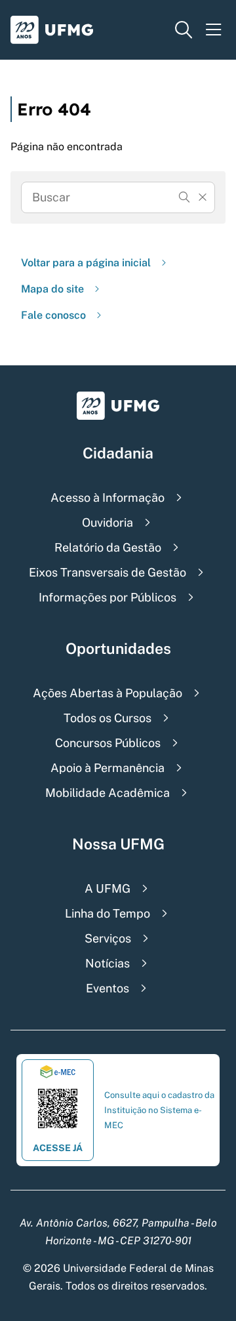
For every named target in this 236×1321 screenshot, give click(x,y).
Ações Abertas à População (107, 693)
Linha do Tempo (107, 913)
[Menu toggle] (214, 30)
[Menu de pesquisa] (183, 30)
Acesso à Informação (107, 497)
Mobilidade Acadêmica (107, 793)
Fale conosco (53, 315)
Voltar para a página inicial (86, 262)
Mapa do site (52, 289)
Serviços (108, 938)
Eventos (107, 988)
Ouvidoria (107, 522)
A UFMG (107, 888)
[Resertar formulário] (202, 197)
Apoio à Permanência (107, 768)
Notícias (107, 963)
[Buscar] (184, 197)
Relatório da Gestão (107, 547)
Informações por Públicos (107, 597)
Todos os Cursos (107, 718)
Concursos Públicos (108, 743)
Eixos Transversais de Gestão (107, 572)
